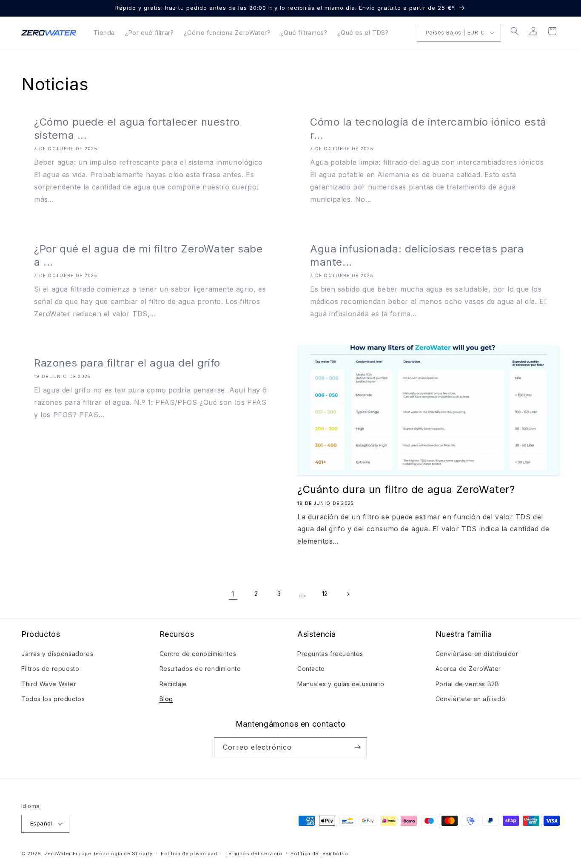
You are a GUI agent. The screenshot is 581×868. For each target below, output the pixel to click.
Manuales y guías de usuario (340, 684)
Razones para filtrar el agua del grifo (127, 363)
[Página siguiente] (348, 593)
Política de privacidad (189, 854)
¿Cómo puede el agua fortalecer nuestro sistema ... (137, 128)
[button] (514, 31)
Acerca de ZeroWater (468, 668)
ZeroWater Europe (68, 854)
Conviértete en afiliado (471, 698)
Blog (166, 698)
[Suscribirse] (357, 747)
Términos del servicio (253, 854)
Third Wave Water (49, 684)
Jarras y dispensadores (57, 653)
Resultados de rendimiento (200, 668)
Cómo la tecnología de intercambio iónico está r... (428, 128)
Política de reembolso (319, 854)
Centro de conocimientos (197, 653)
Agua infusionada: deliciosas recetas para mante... (417, 255)
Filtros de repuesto (50, 668)
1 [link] (233, 594)
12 (325, 593)
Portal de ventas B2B (467, 684)
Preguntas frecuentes (330, 653)
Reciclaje (173, 684)
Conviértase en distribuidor (477, 653)
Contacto (311, 668)
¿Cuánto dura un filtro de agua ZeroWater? (406, 489)
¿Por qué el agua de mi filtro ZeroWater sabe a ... (148, 255)
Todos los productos (53, 698)
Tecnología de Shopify (123, 854)
